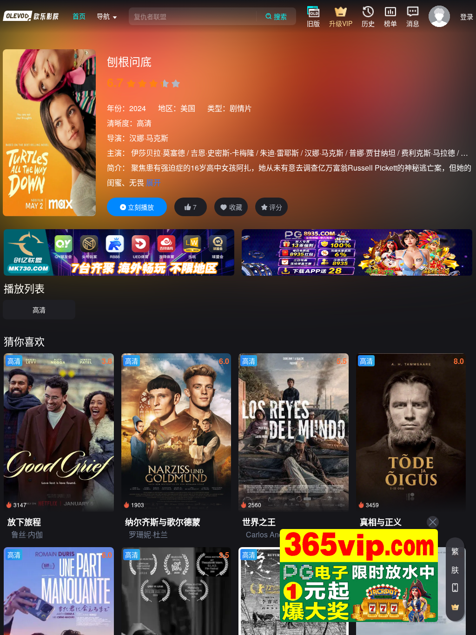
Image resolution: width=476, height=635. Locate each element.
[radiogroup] (153, 83)
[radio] (132, 83)
